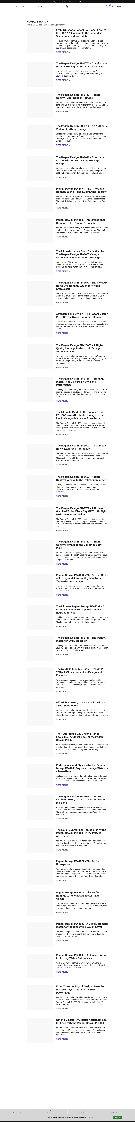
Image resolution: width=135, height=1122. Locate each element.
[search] (107, 6)
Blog (40, 6)
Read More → (63, 52)
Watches (20, 6)
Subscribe (117, 1117)
